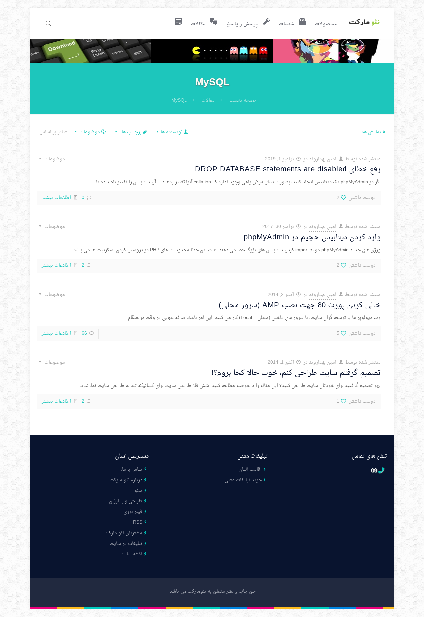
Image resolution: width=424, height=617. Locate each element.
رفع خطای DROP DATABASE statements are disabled (288, 169)
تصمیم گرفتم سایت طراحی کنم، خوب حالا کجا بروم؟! (296, 373)
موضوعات (90, 132)
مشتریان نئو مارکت (123, 533)
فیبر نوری (133, 511)
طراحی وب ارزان (125, 501)
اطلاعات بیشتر (56, 197)
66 (84, 333)
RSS (137, 522)
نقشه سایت (131, 554)
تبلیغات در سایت (126, 543)
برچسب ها (131, 132)
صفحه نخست (242, 100)
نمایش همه (370, 132)
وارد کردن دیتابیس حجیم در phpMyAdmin (312, 237)
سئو (138, 490)
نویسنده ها (172, 132)
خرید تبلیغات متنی (243, 480)
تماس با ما (132, 469)
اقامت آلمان (250, 469)
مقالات (208, 100)
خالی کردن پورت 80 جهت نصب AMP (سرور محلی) (300, 305)
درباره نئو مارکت (126, 480)
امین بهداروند (322, 159)
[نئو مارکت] (364, 23)
